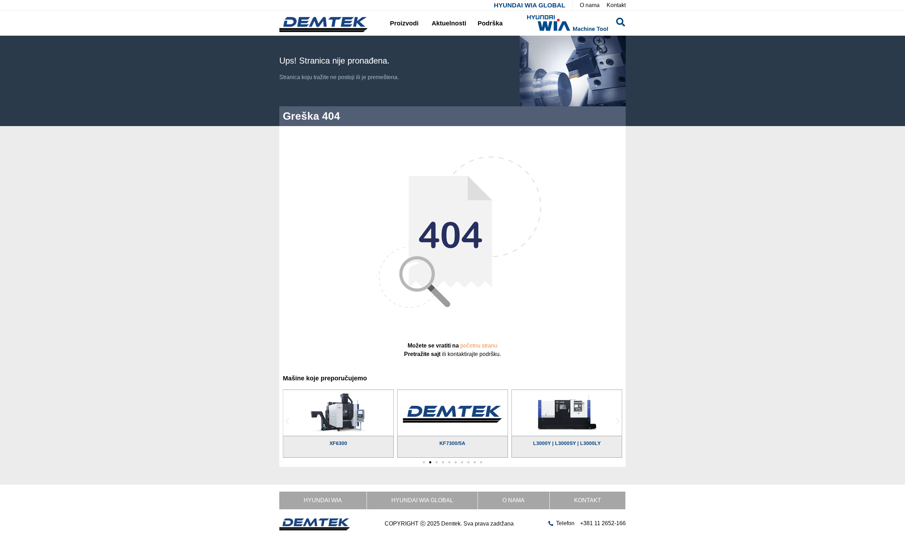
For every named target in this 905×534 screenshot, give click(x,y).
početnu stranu (478, 346)
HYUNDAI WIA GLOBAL (529, 5)
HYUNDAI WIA (323, 500)
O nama (513, 500)
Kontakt (587, 500)
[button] (287, 421)
